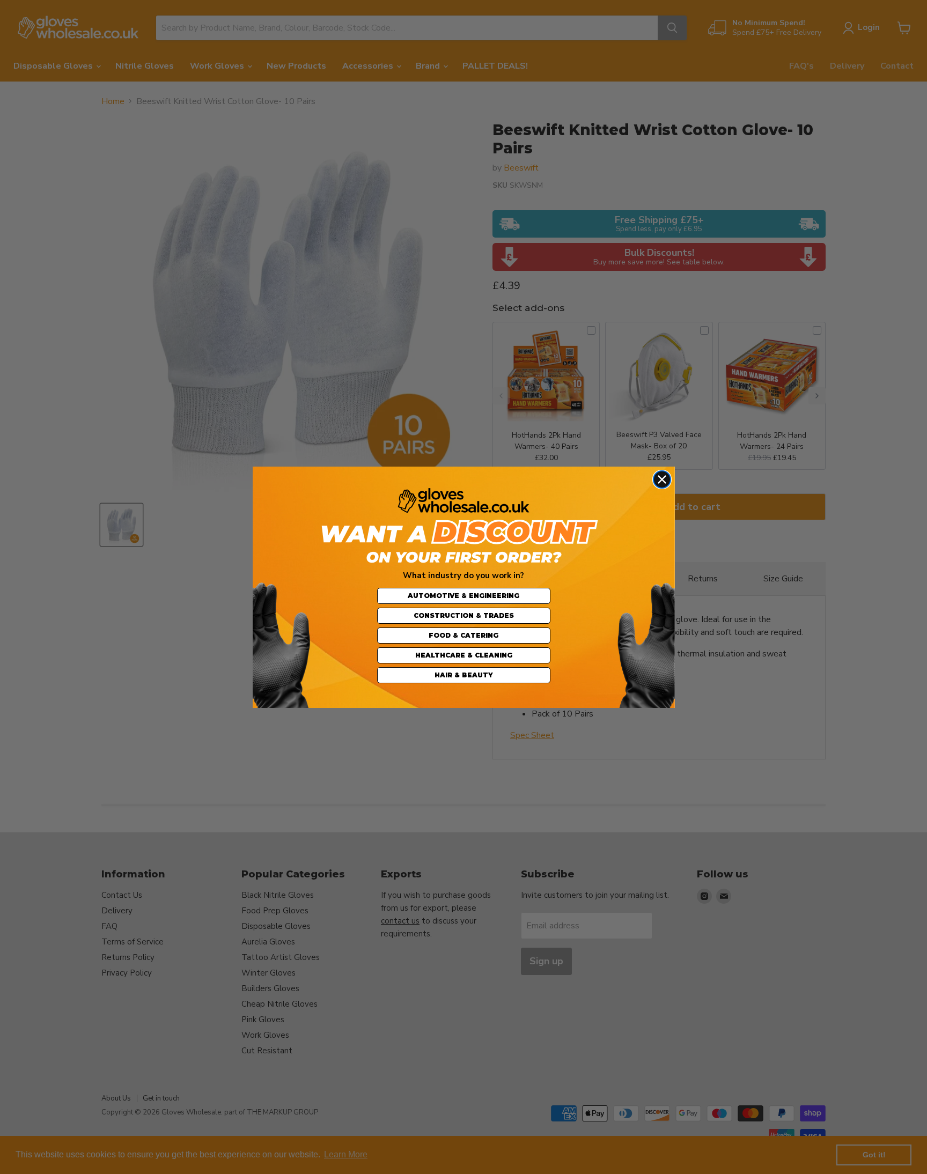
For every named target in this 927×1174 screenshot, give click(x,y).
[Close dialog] (662, 479)
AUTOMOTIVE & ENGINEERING (463, 596)
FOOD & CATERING (463, 635)
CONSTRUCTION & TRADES (464, 615)
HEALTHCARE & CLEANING (463, 655)
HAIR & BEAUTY (464, 675)
